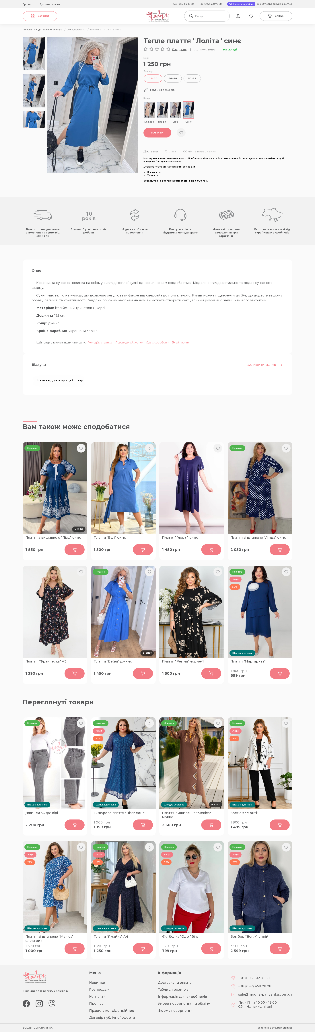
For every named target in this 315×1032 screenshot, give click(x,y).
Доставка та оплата (175, 983)
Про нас (27, 4)
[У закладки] (181, 132)
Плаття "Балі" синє (110, 538)
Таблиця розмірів (173, 990)
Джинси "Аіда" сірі (41, 813)
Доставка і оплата (50, 4)
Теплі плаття (180, 342)
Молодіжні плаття (100, 342)
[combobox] (211, 16)
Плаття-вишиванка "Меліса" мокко (186, 815)
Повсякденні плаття (129, 342)
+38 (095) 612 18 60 (183, 4)
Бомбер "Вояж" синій (249, 937)
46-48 (172, 78)
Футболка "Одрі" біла (180, 937)
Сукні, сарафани (157, 342)
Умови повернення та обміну (184, 1004)
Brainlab (287, 1027)
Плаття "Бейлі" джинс (113, 661)
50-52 (192, 78)
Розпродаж (99, 990)
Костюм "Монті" (244, 813)
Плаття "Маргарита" (248, 661)
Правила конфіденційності (113, 1011)
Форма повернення (175, 1011)
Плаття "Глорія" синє (180, 538)
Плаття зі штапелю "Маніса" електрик (49, 938)
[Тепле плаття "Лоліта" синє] (92, 172)
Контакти (97, 997)
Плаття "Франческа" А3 (45, 661)
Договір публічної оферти (112, 1018)
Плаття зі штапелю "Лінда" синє (258, 538)
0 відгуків (179, 49)
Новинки (97, 983)
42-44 (153, 78)
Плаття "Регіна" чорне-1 (183, 661)
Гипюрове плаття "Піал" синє (119, 813)
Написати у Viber (243, 4)
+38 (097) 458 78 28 (210, 4)
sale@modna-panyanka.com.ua (274, 4)
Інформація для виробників (182, 997)
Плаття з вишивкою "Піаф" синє (53, 538)
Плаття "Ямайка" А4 (111, 937)
